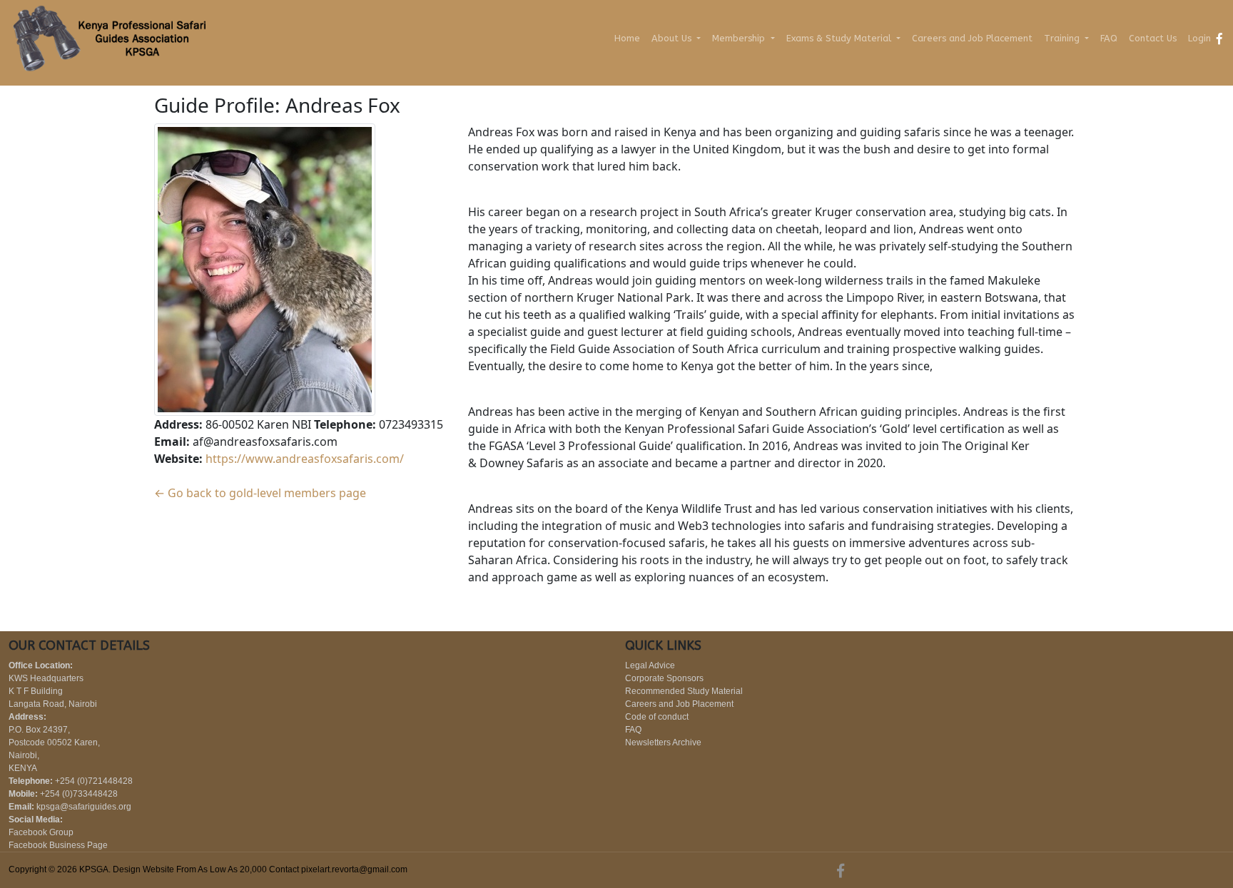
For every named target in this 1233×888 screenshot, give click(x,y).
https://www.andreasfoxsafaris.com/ (305, 458)
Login (1199, 38)
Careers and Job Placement (972, 38)
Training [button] (1063, 38)
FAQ (1108, 38)
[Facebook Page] (1219, 38)
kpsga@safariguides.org (83, 807)
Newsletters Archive (663, 742)
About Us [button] (672, 38)
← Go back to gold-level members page (260, 493)
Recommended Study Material (684, 691)
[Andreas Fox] (264, 268)
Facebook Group (41, 832)
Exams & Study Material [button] (840, 38)
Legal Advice (650, 665)
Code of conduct (657, 717)
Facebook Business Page (58, 845)
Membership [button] (740, 38)
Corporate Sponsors (664, 678)
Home (627, 38)
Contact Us (1153, 38)
